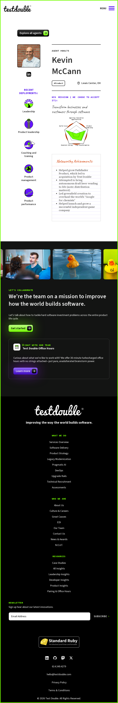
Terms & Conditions (59, 690)
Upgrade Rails (59, 476)
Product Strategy (59, 453)
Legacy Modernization (59, 459)
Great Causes (59, 516)
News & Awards (59, 539)
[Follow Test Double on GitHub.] (55, 658)
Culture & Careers (59, 511)
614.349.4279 (59, 666)
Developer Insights (59, 580)
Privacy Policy (59, 682)
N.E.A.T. (59, 545)
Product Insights (59, 585)
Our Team (59, 528)
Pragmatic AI (59, 464)
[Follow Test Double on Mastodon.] (63, 658)
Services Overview (59, 442)
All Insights (59, 568)
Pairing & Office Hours (59, 591)
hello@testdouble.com (59, 674)
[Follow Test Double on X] (71, 658)
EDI (59, 522)
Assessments (59, 487)
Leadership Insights (59, 574)
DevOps (59, 470)
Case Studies (59, 563)
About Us (59, 505)
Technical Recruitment (59, 481)
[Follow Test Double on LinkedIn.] (47, 658)
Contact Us (59, 533)
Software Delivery (59, 447)
